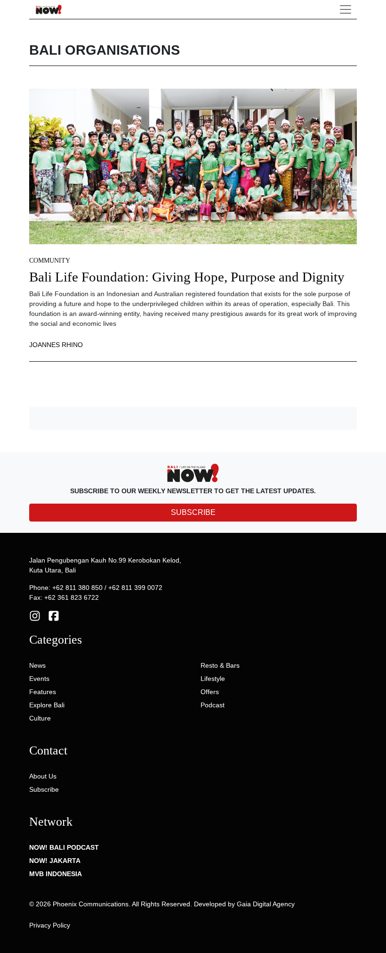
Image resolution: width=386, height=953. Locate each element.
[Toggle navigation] (345, 9)
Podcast (213, 705)
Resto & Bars (220, 665)
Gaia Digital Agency (266, 904)
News (37, 665)
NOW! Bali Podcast (64, 847)
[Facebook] (53, 615)
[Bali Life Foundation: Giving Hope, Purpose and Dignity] (193, 166)
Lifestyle (213, 678)
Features (42, 692)
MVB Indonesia (55, 874)
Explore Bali (46, 705)
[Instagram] (34, 615)
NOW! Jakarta (54, 860)
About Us (42, 776)
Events (39, 678)
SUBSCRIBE (193, 512)
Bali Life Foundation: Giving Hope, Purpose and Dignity (187, 277)
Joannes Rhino (56, 344)
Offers (210, 692)
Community (49, 260)
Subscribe (44, 789)
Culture (40, 718)
